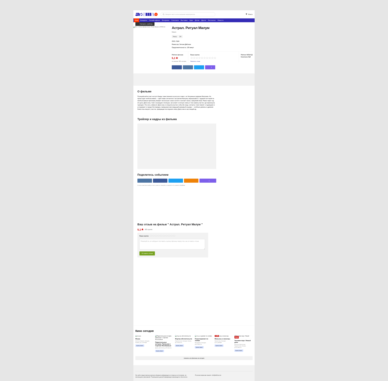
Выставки (184, 20)
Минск (250, 14)
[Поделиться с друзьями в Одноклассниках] (191, 181)
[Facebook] (177, 67)
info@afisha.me (216, 375)
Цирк (191, 20)
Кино (136, 20)
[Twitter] (199, 67)
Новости (220, 20)
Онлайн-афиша (154, 20)
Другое (203, 20)
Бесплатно (212, 20)
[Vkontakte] (188, 67)
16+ (180, 36)
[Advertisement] (194, 5)
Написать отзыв (195, 61)
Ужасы (175, 36)
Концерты (143, 20)
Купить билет (139, 345)
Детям (197, 20)
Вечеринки (165, 20)
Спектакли (175, 20)
